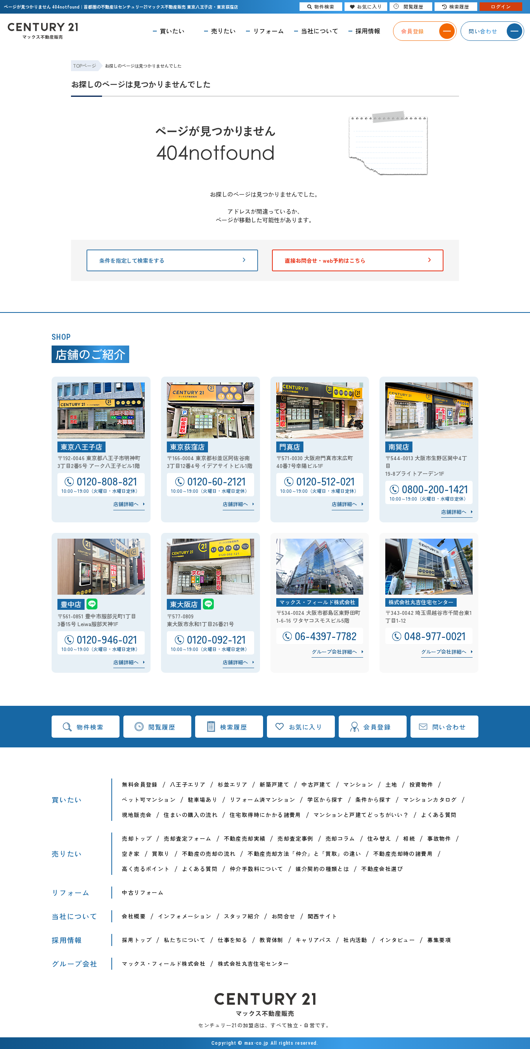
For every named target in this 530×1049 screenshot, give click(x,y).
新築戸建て (274, 784)
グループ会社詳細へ (334, 651)
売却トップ (137, 838)
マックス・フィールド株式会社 (164, 963)
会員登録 (377, 726)
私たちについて (185, 940)
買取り (161, 853)
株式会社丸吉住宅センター (253, 963)
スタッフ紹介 (242, 916)
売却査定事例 (295, 838)
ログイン (501, 6)
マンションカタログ (430, 799)
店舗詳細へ (126, 504)
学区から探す (325, 799)
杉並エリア (233, 784)
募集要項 (439, 940)
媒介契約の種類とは (323, 869)
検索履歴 (233, 726)
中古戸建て (316, 784)
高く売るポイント (146, 869)
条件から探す (373, 799)
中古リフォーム (143, 892)
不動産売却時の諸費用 (403, 853)
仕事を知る (233, 940)
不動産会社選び (382, 869)
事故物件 (439, 838)
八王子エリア (188, 784)
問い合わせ (449, 726)
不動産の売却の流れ (209, 853)
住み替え (379, 838)
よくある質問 (439, 815)
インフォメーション (185, 916)
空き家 (131, 853)
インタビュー (397, 940)
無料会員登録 (140, 784)
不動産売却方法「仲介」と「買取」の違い (304, 853)
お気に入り (306, 726)
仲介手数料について (257, 869)
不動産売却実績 (245, 838)
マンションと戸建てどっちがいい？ (361, 815)
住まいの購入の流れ (191, 815)
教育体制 (272, 940)
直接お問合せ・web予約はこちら (325, 260)
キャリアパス (313, 940)
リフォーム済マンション (262, 799)
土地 (391, 784)
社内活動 (355, 940)
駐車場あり (203, 799)
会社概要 (134, 916)
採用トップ (137, 940)
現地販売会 (137, 815)
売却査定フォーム (187, 838)
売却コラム (340, 838)
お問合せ (284, 916)
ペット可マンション (149, 799)
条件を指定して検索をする (132, 260)
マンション (358, 784)
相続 (409, 838)
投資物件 (421, 784)
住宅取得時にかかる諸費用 (265, 815)
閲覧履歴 (161, 726)
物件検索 (90, 726)
